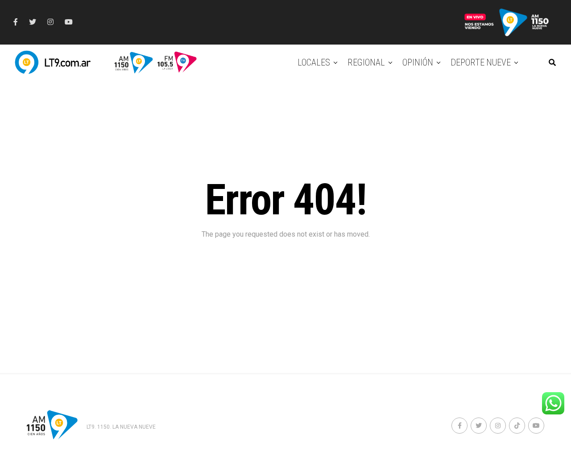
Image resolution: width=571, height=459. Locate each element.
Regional (366, 62)
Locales (314, 62)
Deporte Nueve (481, 62)
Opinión (417, 62)
